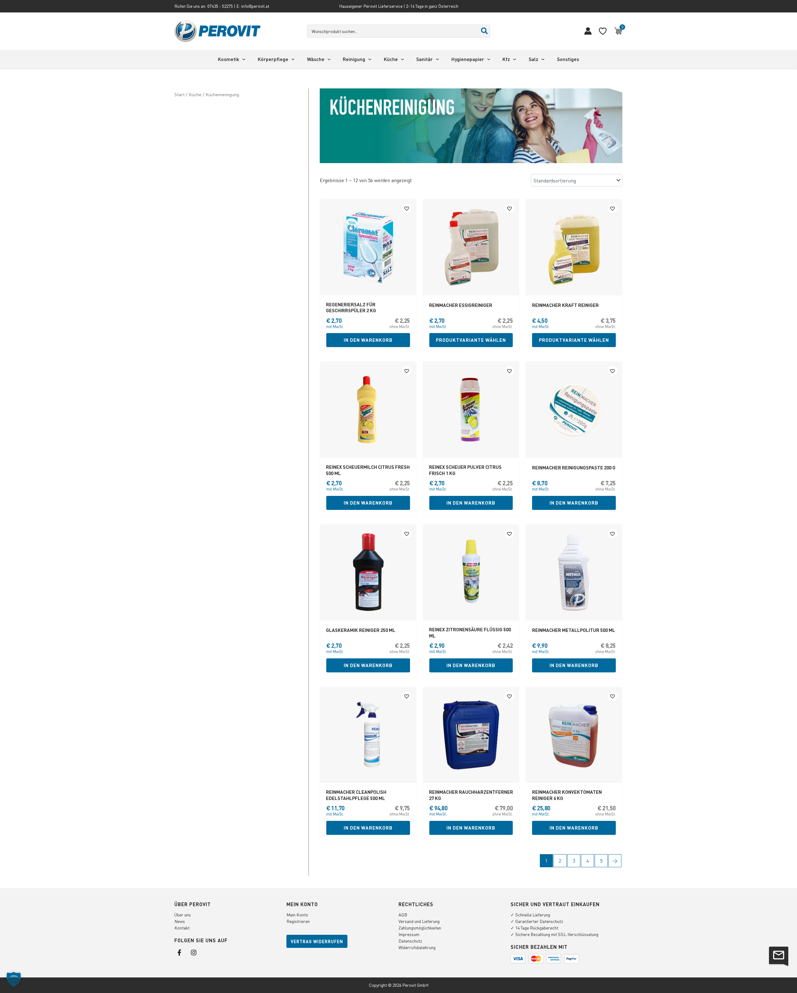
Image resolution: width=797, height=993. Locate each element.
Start (179, 94)
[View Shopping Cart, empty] (618, 31)
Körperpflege (273, 59)
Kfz (506, 59)
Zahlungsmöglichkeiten (419, 927)
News (179, 921)
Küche (391, 59)
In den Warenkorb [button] (368, 340)
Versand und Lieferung (419, 921)
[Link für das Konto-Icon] (588, 31)
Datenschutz (410, 941)
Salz (533, 59)
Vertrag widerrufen (317, 941)
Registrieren (298, 921)
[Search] (485, 31)
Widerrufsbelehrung (417, 947)
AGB (402, 914)
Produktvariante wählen (471, 340)
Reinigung (354, 59)
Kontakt (182, 927)
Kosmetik (228, 59)
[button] (242, 59)
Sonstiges (568, 59)
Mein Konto (297, 914)
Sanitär (424, 59)
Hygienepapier (467, 59)
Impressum (408, 934)
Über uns (182, 914)
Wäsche (315, 59)
